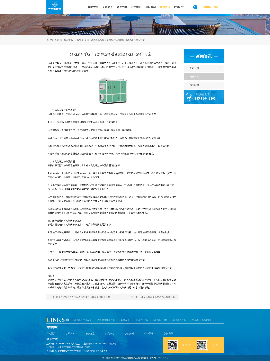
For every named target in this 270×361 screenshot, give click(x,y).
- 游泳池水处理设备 (105, 320)
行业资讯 (81, 40)
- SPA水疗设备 (141, 320)
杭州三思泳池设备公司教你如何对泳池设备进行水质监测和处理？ (88, 297)
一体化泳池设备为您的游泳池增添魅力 (158, 297)
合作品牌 (148, 333)
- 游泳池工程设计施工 (201, 320)
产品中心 (109, 333)
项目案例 (129, 333)
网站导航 (52, 327)
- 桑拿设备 (124, 320)
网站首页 (54, 40)
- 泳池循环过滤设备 (82, 320)
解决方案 (90, 333)
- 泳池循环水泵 (159, 320)
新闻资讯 (68, 40)
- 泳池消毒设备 (178, 320)
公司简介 (70, 333)
